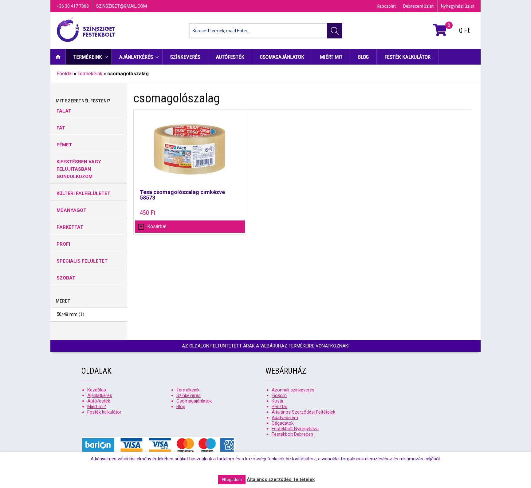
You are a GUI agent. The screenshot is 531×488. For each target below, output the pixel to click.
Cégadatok (282, 423)
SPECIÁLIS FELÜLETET (82, 261)
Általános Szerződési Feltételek (303, 412)
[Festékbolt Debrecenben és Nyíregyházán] (86, 31)
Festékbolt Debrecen (292, 434)
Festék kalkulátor (407, 57)
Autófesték (230, 57)
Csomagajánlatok (282, 57)
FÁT (61, 128)
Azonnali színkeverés (293, 390)
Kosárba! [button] (157, 226)
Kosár (278, 401)
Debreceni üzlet (418, 6)
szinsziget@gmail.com (121, 6)
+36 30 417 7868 (73, 6)
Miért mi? (331, 57)
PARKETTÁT (70, 227)
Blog (363, 57)
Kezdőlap (58, 57)
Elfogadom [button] (232, 479)
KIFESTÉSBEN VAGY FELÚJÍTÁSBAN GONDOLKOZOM (79, 169)
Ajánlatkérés (136, 57)
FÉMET (64, 145)
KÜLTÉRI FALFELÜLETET (83, 193)
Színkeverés (185, 57)
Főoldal (65, 74)
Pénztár (279, 406)
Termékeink (87, 57)
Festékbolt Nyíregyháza (295, 428)
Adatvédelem (285, 417)
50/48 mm (67, 314)
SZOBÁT (66, 278)
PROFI (63, 244)
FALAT (64, 111)
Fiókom (279, 395)
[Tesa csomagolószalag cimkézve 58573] (190, 152)
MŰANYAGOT (71, 210)
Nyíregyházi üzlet (457, 6)
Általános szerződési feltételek (281, 479)
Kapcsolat (386, 6)
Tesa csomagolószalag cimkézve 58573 (182, 194)
